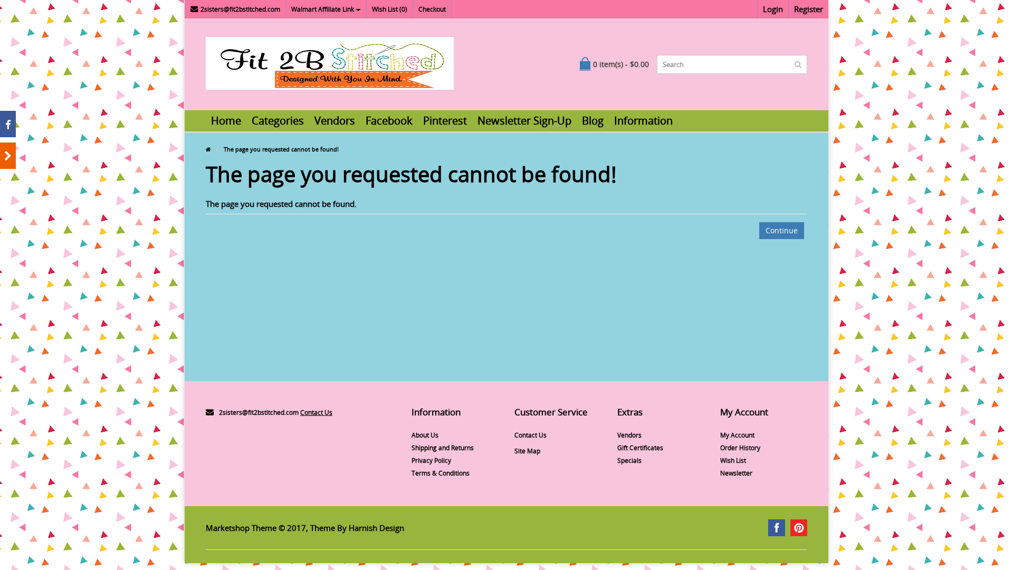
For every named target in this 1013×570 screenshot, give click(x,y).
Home (226, 120)
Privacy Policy (431, 460)
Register (808, 9)
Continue (782, 230)
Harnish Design (376, 527)
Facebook (389, 120)
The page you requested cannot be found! (281, 149)
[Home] (208, 149)
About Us (425, 435)
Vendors (334, 120)
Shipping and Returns (443, 447)
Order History (740, 447)
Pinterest (445, 120)
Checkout (432, 9)
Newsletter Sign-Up (524, 120)
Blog (593, 120)
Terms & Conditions (441, 473)
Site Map (527, 450)
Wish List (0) (389, 9)
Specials (629, 460)
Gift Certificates (640, 447)
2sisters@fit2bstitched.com (240, 9)
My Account (737, 435)
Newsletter (736, 473)
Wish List (733, 460)
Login (773, 9)
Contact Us (316, 412)
